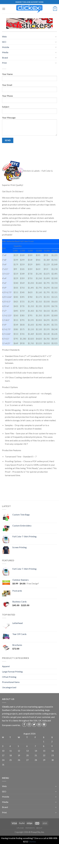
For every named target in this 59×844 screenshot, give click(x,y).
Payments (30, 828)
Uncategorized (9, 687)
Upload (20, 828)
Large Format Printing (12, 671)
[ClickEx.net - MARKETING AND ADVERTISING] (29, 9)
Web (4, 36)
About (39, 828)
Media (5, 52)
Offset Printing (9, 677)
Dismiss (32, 841)
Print (4, 62)
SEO (4, 42)
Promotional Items (11, 682)
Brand (5, 57)
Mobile (5, 47)
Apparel (6, 666)
